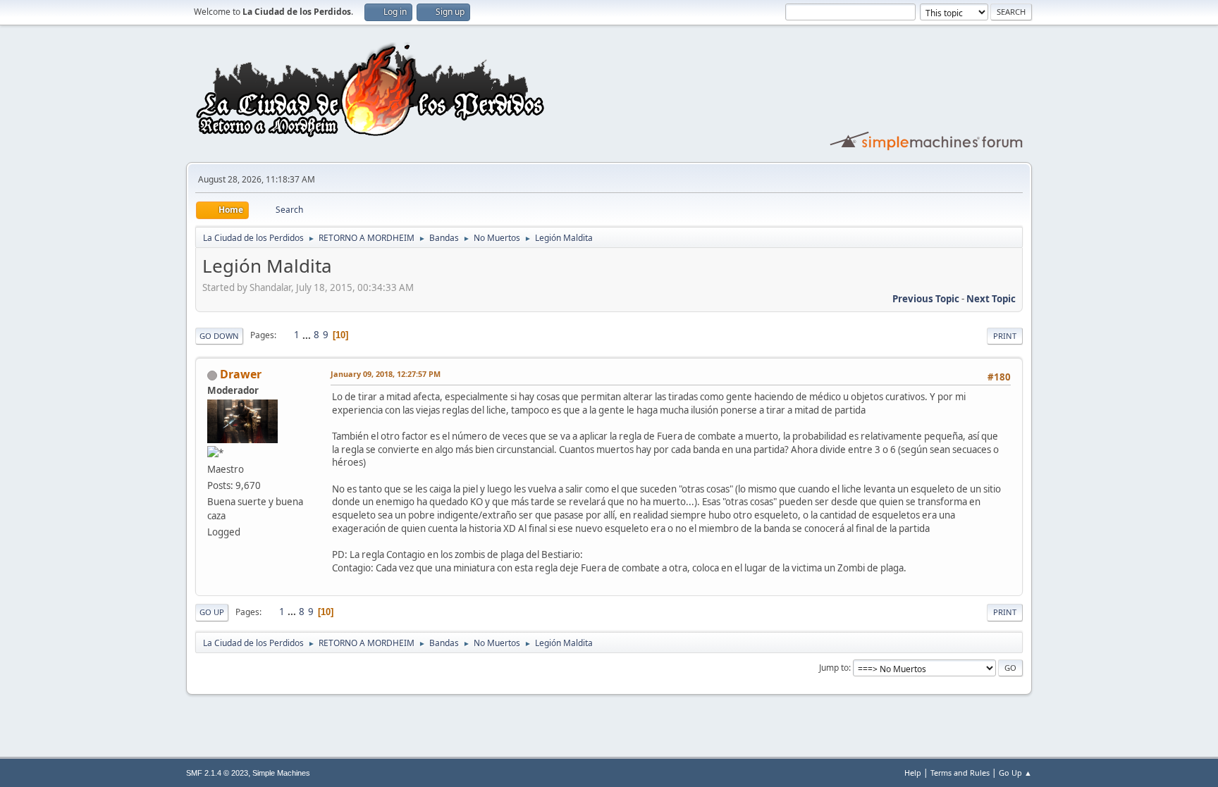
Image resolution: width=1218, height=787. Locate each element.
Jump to (834, 668)
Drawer (241, 374)
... (307, 334)
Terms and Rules (960, 772)
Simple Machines (281, 773)
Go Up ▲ (1015, 772)
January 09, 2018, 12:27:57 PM (386, 373)
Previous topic (925, 298)
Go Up (211, 612)
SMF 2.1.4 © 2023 (217, 773)
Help (912, 772)
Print (1004, 335)
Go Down (219, 335)
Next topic (991, 298)
